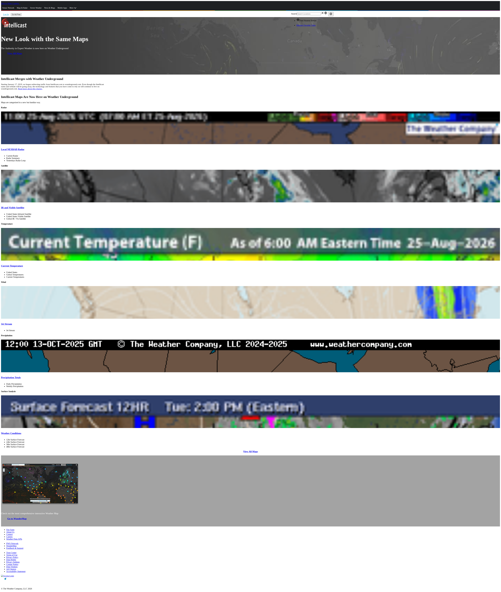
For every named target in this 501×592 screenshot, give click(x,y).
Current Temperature (12, 266)
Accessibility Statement (15, 571)
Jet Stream (6, 324)
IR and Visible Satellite (12, 207)
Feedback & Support (14, 548)
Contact (9, 534)
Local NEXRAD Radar (12, 149)
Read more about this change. (30, 89)
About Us (10, 532)
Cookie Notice (12, 564)
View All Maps (14, 53)
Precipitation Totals (11, 377)
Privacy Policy (12, 557)
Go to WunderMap (17, 518)
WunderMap (11, 546)
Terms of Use (11, 555)
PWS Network (12, 543)
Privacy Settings (13, 562)
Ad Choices (11, 569)
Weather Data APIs (14, 539)
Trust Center (11, 553)
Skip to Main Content (10, 3)
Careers (9, 537)
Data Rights (11, 560)
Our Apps (10, 530)
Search (294, 14)
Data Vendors (11, 567)
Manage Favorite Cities (306, 25)
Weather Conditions (11, 433)
